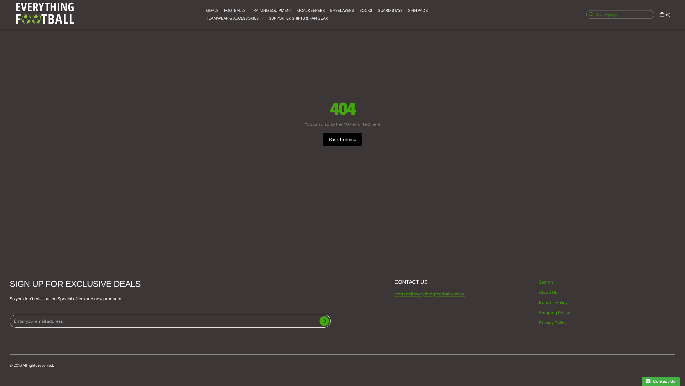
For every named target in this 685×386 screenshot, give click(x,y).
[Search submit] (649, 14)
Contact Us (663, 381)
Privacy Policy (552, 322)
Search (546, 282)
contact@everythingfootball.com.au (429, 293)
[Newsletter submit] (324, 321)
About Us (548, 292)
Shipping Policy (554, 312)
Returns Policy (553, 302)
